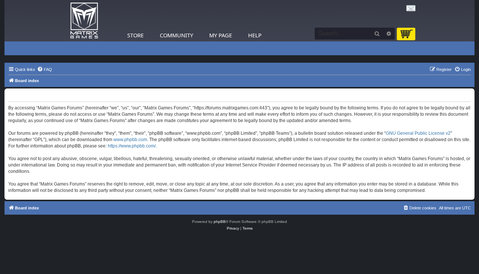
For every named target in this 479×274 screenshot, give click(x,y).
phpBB (220, 221)
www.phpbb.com (130, 139)
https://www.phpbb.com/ (132, 146)
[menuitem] (44, 69)
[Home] (84, 20)
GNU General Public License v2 (418, 133)
